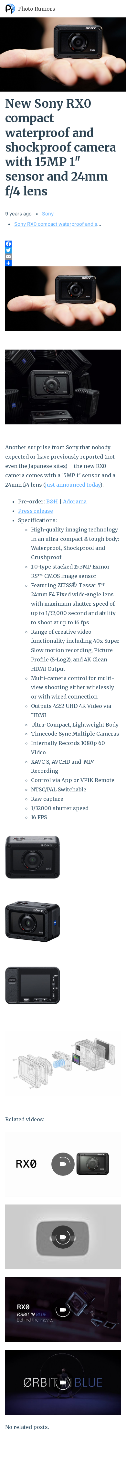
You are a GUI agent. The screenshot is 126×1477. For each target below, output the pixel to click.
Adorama (75, 501)
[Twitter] (63, 250)
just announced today (72, 484)
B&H (52, 501)
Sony (48, 214)
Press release (35, 511)
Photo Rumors (36, 8)
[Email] (63, 256)
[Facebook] (63, 244)
